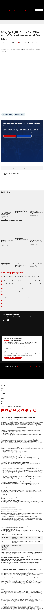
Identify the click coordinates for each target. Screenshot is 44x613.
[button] (39, 4)
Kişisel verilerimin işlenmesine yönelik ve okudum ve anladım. (21, 351)
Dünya (2, 398)
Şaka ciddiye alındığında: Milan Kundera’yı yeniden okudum (21, 211)
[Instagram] (34, 410)
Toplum (3, 393)
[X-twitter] (18, 410)
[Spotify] (4, 320)
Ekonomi (3, 396)
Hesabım (3, 403)
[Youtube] (6, 410)
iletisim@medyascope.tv (16, 545)
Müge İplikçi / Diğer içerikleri (11, 220)
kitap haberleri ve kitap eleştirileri (19, 114)
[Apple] (8, 320)
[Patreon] (2, 410)
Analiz (2, 388)
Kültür (2, 401)
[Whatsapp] (10, 410)
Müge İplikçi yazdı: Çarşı (6, 263)
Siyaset (3, 385)
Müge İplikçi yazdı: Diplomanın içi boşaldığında (21, 239)
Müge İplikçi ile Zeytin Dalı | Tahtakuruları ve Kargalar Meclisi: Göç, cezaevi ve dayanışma (21, 264)
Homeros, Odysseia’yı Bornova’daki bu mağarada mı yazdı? (36, 212)
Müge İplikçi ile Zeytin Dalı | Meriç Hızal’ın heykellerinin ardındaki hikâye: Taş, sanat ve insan (7, 242)
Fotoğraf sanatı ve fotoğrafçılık (7, 114)
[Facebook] (22, 410)
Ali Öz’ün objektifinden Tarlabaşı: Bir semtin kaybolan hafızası (6, 213)
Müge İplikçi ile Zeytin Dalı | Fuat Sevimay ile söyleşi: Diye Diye (36, 242)
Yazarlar (3, 390)
